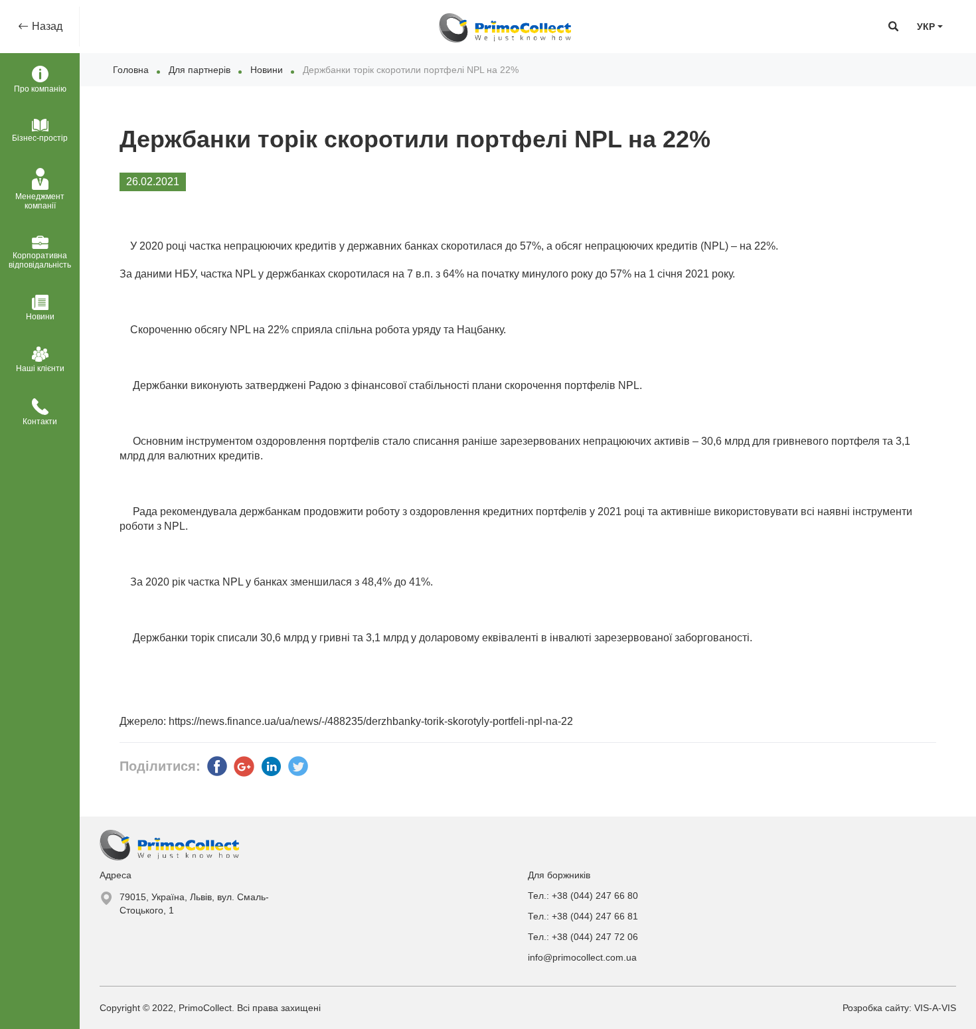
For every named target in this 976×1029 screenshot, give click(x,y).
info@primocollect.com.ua (582, 957)
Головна (131, 69)
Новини (266, 69)
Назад (45, 26)
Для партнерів (199, 69)
